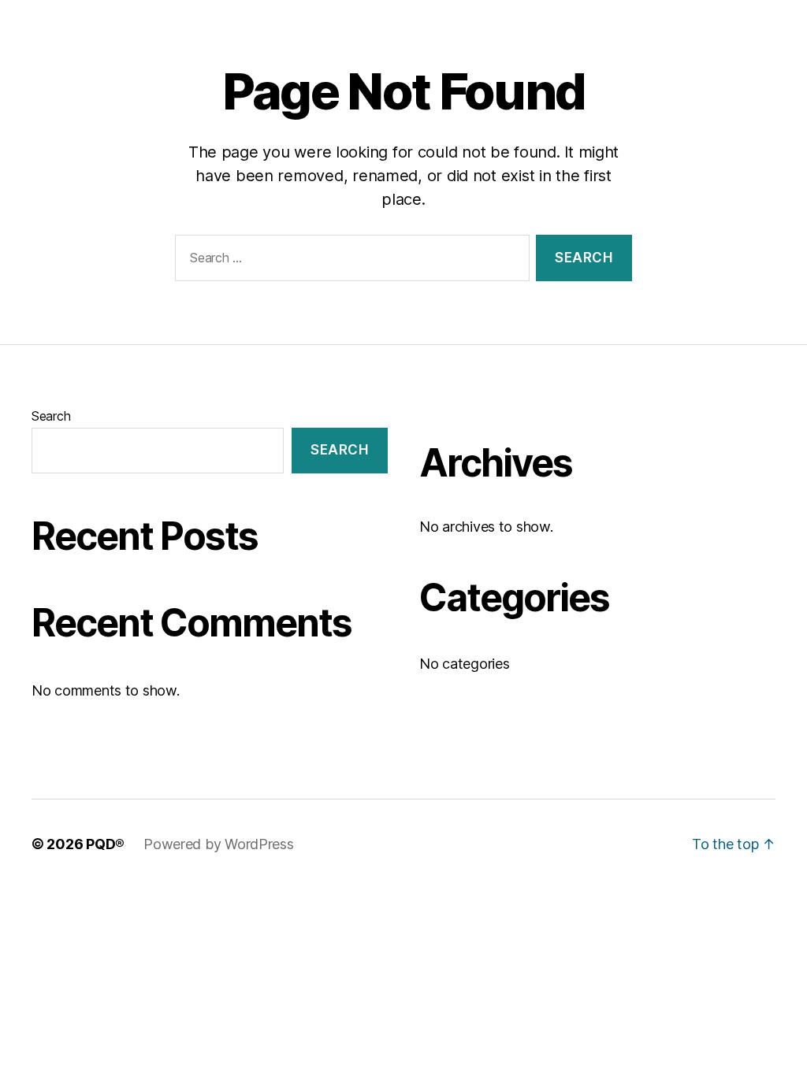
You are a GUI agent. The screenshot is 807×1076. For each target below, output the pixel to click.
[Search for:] (349, 261)
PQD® (105, 844)
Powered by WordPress (218, 844)
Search (51, 416)
